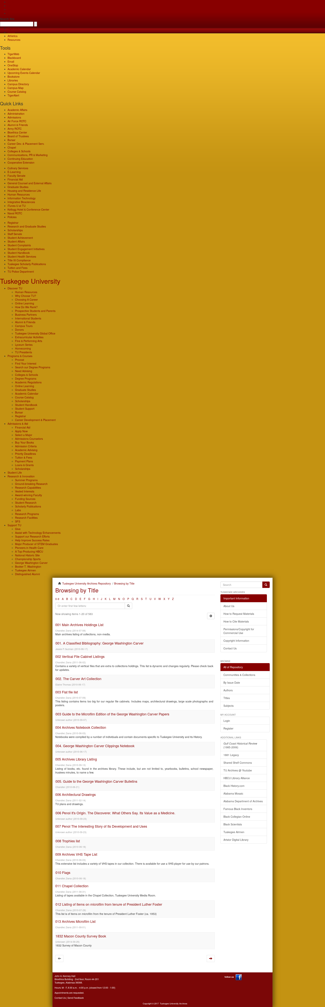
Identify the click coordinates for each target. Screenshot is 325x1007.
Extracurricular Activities (29, 337)
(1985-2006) (240, 745)
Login (226, 721)
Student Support (24, 408)
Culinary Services (18, 168)
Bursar (11, 140)
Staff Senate (15, 234)
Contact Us (230, 648)
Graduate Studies (18, 187)
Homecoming (23, 348)
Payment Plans (24, 461)
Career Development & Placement (35, 420)
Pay (10, 13)
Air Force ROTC (17, 121)
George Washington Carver (31, 563)
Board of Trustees (18, 136)
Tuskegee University (30, 281)
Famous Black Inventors (237, 809)
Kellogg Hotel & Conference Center (28, 209)
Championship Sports (28, 559)
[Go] (266, 585)
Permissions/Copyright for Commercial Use (238, 631)
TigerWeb (13, 28)
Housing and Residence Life (24, 191)
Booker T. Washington (28, 566)
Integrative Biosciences (21, 202)
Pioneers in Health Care (29, 548)
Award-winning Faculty (28, 495)
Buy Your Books (24, 442)
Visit (10, 9)
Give (10, 6)
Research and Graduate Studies (27, 226)
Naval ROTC (15, 213)
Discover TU (15, 288)
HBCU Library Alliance (236, 778)
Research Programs (27, 514)
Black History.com (234, 786)
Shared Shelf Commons (237, 762)
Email (11, 61)
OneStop (13, 65)
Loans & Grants (24, 465)
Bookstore (14, 76)
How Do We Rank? (26, 307)
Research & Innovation (21, 476)
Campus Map (16, 88)
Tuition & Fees (23, 457)
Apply (11, 2)
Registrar (13, 222)
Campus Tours (24, 326)
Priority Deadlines (25, 454)
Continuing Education (20, 159)
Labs (18, 510)
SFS (17, 521)
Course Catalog (17, 91)
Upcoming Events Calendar (24, 73)
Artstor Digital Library (235, 840)
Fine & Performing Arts (28, 341)
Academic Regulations (28, 382)
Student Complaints (19, 245)
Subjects (228, 705)
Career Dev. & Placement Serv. (26, 144)
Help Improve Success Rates (32, 540)
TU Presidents (23, 352)
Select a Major (23, 435)
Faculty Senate (16, 175)
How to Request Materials (238, 614)
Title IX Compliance (19, 260)
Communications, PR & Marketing (28, 155)
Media (11, 32)
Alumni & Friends (18, 125)
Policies (12, 217)
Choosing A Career (26, 299)
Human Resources (19, 194)
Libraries (13, 80)
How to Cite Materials (236, 621)
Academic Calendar (19, 69)
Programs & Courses (20, 356)
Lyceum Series (24, 345)
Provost (19, 360)
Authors (228, 690)
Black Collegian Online (236, 816)
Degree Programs (25, 378)
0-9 (57, 599)
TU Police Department (21, 271)
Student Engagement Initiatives (26, 249)
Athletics (12, 36)
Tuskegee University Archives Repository (86, 583)
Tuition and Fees (17, 268)
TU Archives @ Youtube (237, 770)
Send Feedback (76, 997)
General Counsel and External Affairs (30, 183)
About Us (228, 606)
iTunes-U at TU (17, 206)
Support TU (14, 525)
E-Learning (14, 172)
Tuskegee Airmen (25, 570)
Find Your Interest (25, 363)
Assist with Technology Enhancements (38, 533)
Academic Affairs (17, 110)
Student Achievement (20, 238)
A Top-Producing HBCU (29, 551)
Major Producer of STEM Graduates (36, 544)
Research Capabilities (28, 487)
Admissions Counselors (29, 439)
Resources (14, 40)
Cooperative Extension (21, 162)
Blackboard (14, 58)
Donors (19, 329)
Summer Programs (26, 480)
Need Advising (23, 371)
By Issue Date (231, 682)
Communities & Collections (239, 675)
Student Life (15, 472)
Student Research (25, 502)
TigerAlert (13, 95)
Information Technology (22, 198)
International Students (28, 318)
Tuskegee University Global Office (35, 333)
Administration (16, 113)
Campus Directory (18, 84)
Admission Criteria (26, 446)
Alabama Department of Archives (243, 801)
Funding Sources (25, 499)
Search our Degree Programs (32, 367)
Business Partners (26, 314)
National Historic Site (27, 555)
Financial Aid (15, 179)
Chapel (12, 147)
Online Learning (24, 303)
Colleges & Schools (19, 151)
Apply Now (21, 431)
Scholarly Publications (28, 506)
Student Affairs (16, 241)
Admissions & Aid (18, 423)
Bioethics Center (17, 132)
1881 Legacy (231, 755)
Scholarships (15, 230)
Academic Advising (26, 450)
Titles (226, 698)
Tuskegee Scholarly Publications (27, 264)
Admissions (14, 117)
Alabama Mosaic (233, 793)
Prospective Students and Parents (35, 311)
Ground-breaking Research (31, 484)
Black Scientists (232, 824)
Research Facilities (26, 517)
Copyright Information (236, 640)
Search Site (7, 19)
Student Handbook (19, 253)
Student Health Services (22, 256)
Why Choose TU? (25, 296)
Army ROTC (15, 128)
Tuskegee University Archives (173, 1003)
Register (228, 728)
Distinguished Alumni (27, 574)
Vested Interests (24, 491)
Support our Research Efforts (32, 536)
